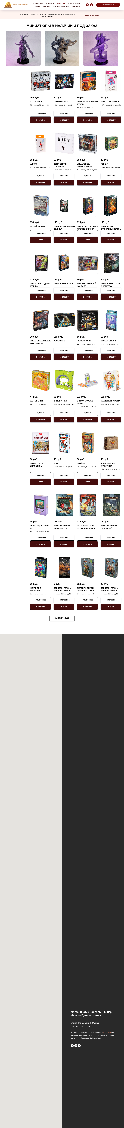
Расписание (37, 3)
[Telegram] (72, 1045)
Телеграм (107, 1033)
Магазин (61, 3)
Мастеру (47, 6)
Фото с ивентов (61, 6)
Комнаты (50, 3)
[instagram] (91, 4)
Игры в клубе (74, 3)
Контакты (75, 6)
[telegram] (87, 4)
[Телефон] (79, 1045)
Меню (37, 6)
